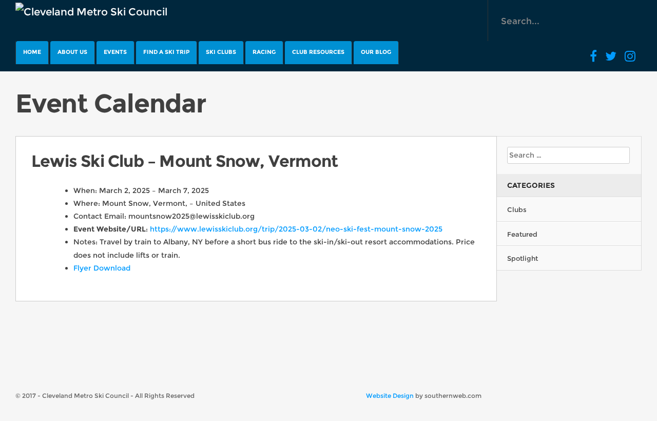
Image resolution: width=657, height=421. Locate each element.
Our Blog (376, 51)
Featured (522, 234)
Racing (264, 51)
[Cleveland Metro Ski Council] (91, 12)
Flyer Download (101, 268)
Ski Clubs (221, 51)
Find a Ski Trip (166, 51)
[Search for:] (568, 155)
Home (32, 51)
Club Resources (318, 51)
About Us (72, 51)
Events (115, 51)
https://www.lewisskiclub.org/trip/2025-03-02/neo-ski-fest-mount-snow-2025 (296, 229)
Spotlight (522, 258)
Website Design (390, 395)
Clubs (517, 209)
